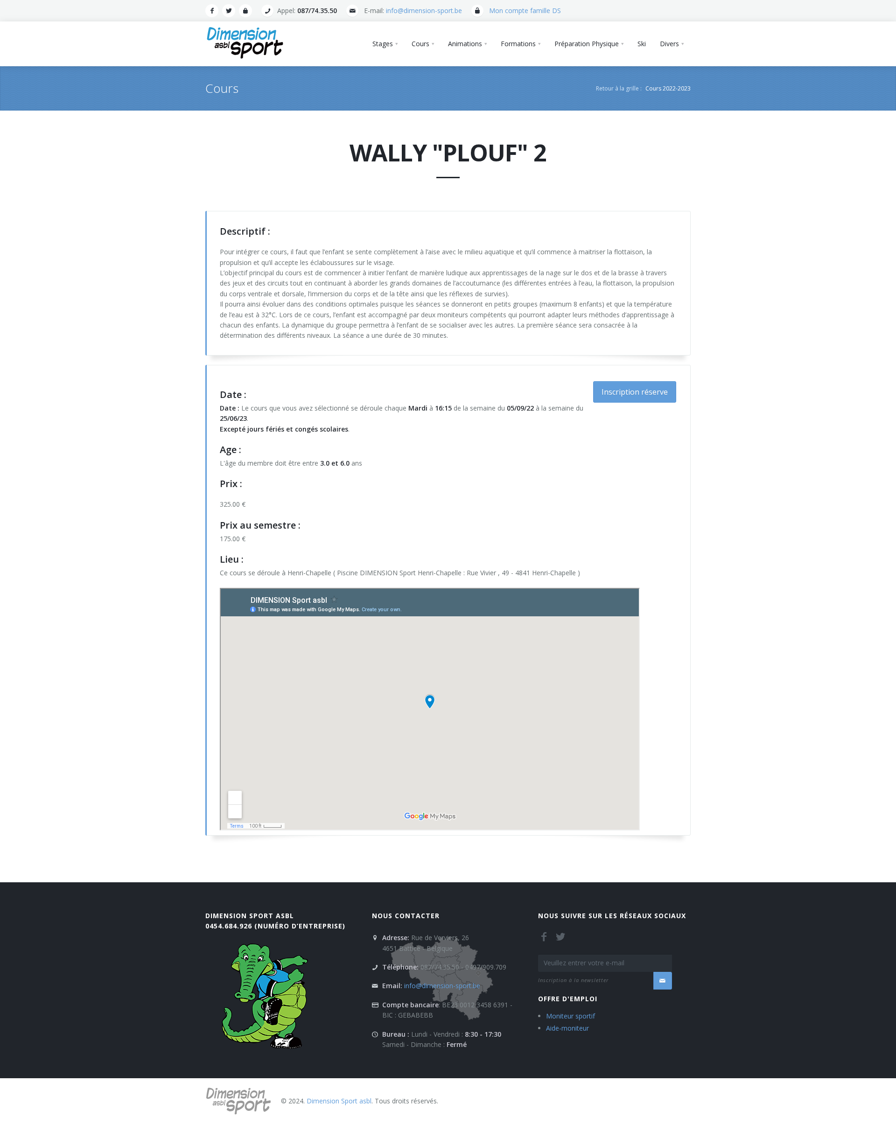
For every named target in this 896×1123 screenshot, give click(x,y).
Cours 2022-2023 (668, 88)
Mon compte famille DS (525, 10)
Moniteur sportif (570, 1015)
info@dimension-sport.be (424, 10)
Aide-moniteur (567, 1028)
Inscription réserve (635, 392)
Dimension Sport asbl (249, 915)
